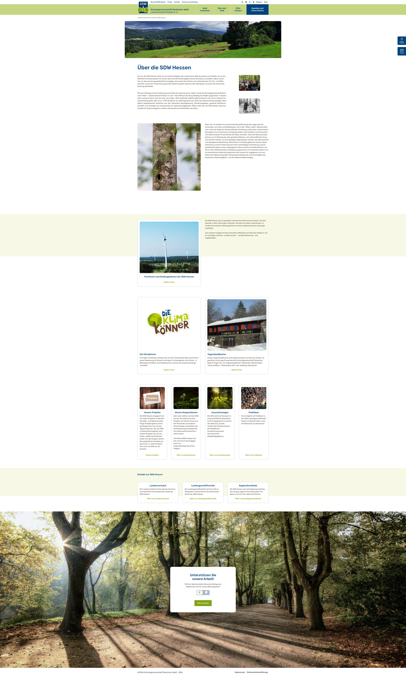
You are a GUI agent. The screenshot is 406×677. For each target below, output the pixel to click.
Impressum (240, 672)
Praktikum (254, 412)
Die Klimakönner (148, 354)
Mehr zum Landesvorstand (158, 499)
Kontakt (177, 2)
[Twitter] (253, 2)
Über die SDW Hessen (158, 2)
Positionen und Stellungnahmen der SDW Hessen (169, 276)
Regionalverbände (248, 485)
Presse (169, 2)
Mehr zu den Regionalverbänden (248, 499)
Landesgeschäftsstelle (203, 485)
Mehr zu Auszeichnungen (220, 455)
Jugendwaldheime (216, 354)
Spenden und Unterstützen (257, 9)
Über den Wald (222, 9)
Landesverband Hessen (144, 17)
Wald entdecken (205, 9)
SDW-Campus (238, 9)
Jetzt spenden (203, 603)
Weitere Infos (169, 282)
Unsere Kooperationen (186, 412)
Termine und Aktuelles (190, 2)
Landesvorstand (158, 485)
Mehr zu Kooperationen (186, 455)
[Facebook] (246, 2)
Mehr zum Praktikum (253, 455)
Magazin (259, 2)
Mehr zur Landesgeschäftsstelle (203, 499)
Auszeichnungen (219, 412)
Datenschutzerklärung (257, 672)
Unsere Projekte (152, 412)
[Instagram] (250, 2)
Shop (266, 2)
